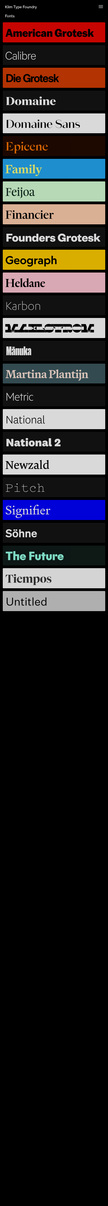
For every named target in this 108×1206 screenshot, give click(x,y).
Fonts (10, 15)
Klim (21, 6)
